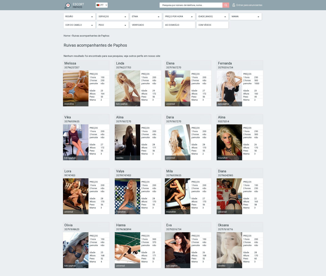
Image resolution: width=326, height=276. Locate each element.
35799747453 (123, 175)
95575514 (223, 121)
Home (67, 35)
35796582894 (123, 229)
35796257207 (71, 67)
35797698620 (71, 229)
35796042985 (225, 175)
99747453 (69, 175)
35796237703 (123, 67)
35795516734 (225, 67)
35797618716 (225, 229)
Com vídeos (204, 25)
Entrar (249, 5)
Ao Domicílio (172, 25)
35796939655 (71, 121)
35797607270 (173, 67)
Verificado (138, 25)
